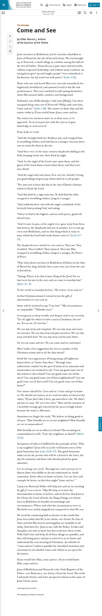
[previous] (3, 310)
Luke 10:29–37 (47, 451)
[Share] (10, 51)
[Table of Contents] (3, 13)
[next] (98, 310)
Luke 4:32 (70, 77)
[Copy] (10, 47)
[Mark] (10, 41)
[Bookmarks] (85, 13)
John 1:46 (40, 108)
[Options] (96, 13)
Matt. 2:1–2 (24, 284)
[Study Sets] (79, 13)
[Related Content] (91, 13)
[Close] (10, 36)
